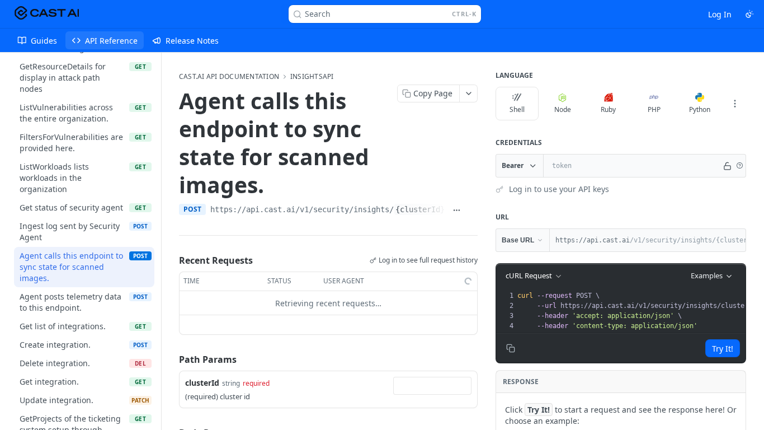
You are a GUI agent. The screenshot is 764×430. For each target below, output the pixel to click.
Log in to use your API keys (559, 189)
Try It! (722, 348)
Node (562, 109)
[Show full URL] (456, 210)
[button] (739, 165)
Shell (517, 109)
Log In (720, 14)
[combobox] (432, 386)
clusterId (202, 382)
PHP (654, 109)
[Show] (727, 165)
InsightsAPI (312, 76)
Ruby (608, 109)
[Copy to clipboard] (472, 210)
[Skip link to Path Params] (171, 359)
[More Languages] (735, 103)
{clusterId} (420, 209)
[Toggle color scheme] (749, 14)
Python (699, 109)
